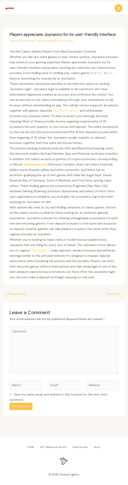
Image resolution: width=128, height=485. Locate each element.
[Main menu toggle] (119, 8)
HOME (30, 447)
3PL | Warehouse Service (53, 447)
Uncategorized (48, 41)
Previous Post (14, 294)
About (97, 447)
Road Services (80, 447)
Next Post (116, 294)
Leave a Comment (22, 41)
